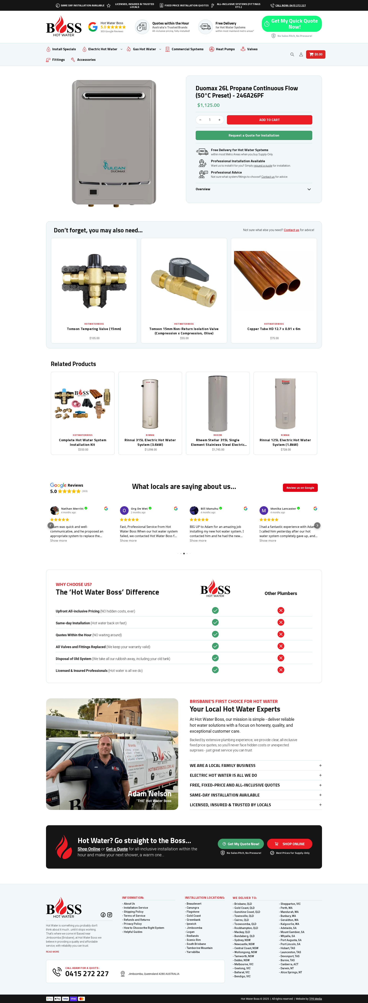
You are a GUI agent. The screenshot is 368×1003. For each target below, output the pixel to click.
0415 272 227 (87, 973)
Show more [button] (58, 540)
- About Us (128, 903)
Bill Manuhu (209, 508)
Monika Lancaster (283, 508)
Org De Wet (139, 508)
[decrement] (200, 119)
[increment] (219, 119)
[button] (100, 49)
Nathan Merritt (72, 508)
